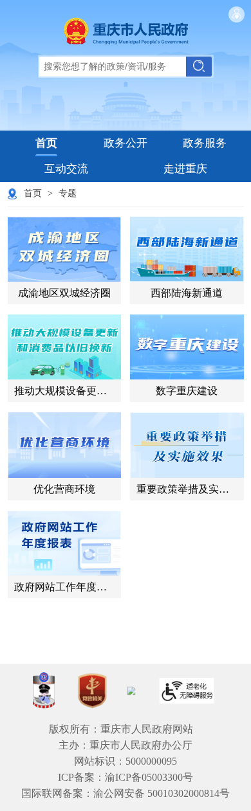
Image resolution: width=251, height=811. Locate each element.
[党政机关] (92, 691)
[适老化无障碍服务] (187, 691)
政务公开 (125, 143)
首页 (46, 143)
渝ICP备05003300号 (149, 777)
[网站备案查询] (43, 690)
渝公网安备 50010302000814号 (161, 793)
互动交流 (66, 169)
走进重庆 (185, 169)
